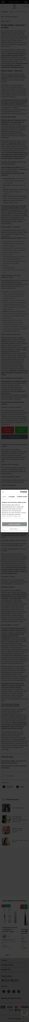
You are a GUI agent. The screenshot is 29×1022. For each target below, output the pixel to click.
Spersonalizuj (13, 529)
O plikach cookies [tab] (22, 496)
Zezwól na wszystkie (14, 524)
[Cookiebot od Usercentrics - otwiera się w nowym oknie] (20, 492)
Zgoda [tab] (4, 496)
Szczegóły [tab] (12, 496)
